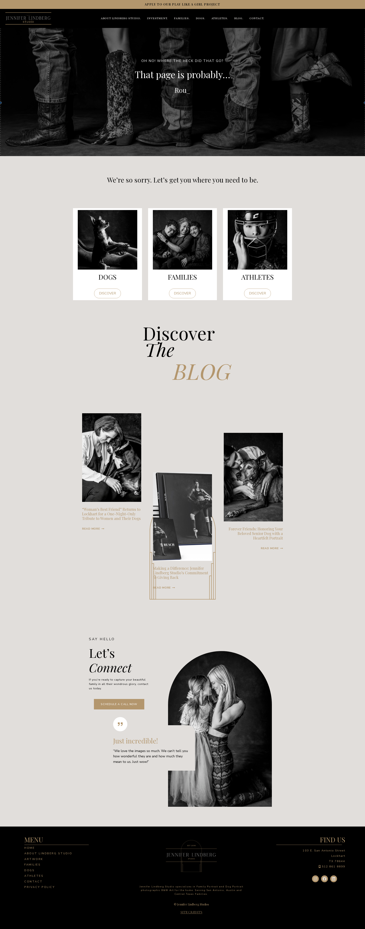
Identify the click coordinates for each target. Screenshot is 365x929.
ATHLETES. (219, 18)
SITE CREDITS (191, 912)
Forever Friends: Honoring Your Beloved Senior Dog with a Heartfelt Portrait (256, 533)
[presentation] (111, 457)
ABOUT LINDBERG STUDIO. (121, 18)
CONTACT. (256, 18)
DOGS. (200, 18)
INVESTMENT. (157, 18)
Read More (93, 529)
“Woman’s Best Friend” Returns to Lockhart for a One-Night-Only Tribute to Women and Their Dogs (111, 514)
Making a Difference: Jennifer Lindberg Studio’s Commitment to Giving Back (180, 573)
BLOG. (238, 18)
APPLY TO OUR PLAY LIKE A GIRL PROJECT (182, 4)
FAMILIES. (182, 18)
